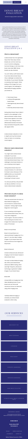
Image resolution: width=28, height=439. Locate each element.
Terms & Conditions (17, 431)
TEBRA (20, 437)
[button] (25, 2)
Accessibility (10, 433)
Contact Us (18, 433)
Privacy (8, 431)
